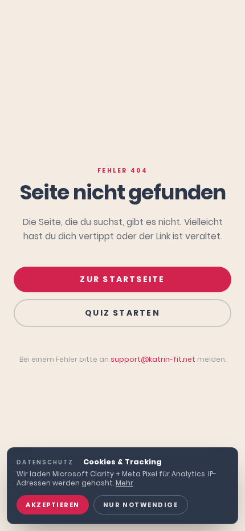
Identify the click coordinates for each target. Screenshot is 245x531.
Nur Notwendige (140, 504)
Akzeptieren (53, 504)
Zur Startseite (122, 279)
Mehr (124, 483)
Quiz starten (122, 312)
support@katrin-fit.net (153, 359)
